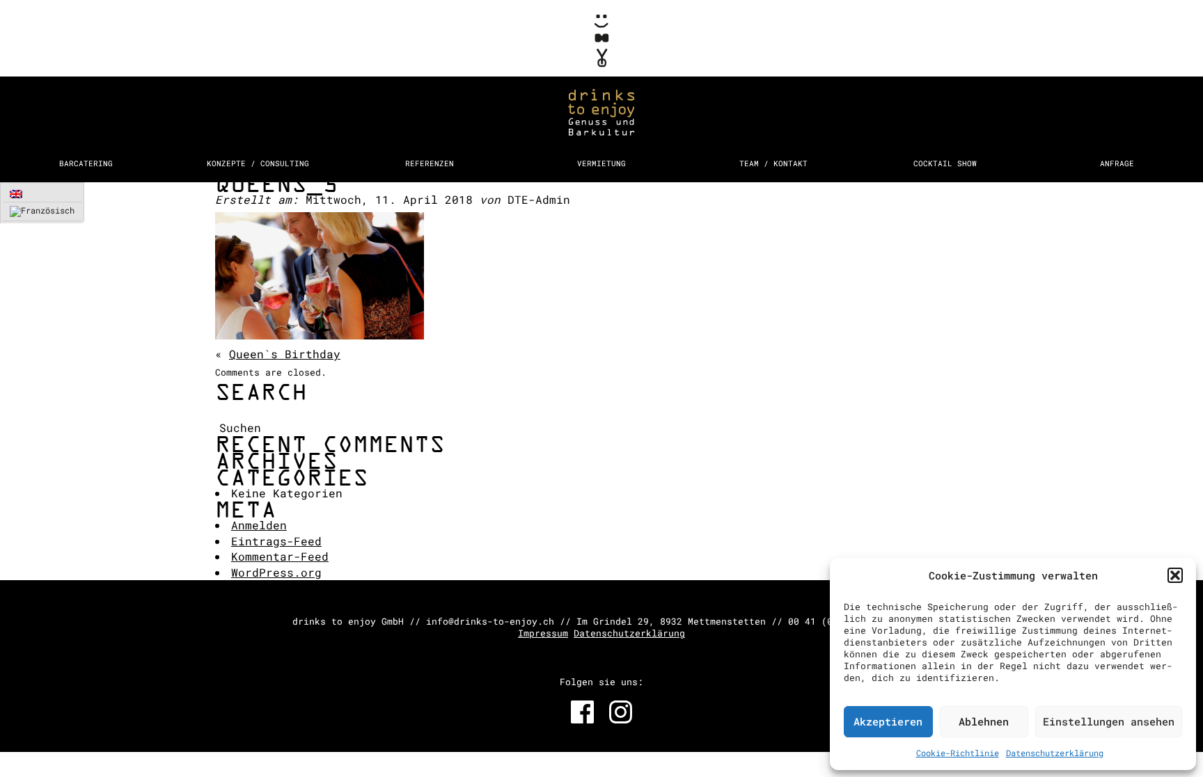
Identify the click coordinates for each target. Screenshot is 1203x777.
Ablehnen (984, 721)
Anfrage (1117, 163)
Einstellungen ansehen (1108, 721)
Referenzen (429, 163)
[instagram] (621, 712)
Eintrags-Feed (276, 541)
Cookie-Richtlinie (957, 752)
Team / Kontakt (773, 163)
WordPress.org (276, 572)
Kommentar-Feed (280, 556)
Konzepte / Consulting (258, 163)
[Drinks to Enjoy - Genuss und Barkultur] (601, 75)
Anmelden (259, 525)
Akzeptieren (888, 721)
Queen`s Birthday (284, 353)
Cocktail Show (945, 163)
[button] (1175, 575)
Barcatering (86, 163)
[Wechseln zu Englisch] (42, 193)
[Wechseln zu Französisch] (42, 211)
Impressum (543, 633)
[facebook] (582, 712)
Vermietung (601, 163)
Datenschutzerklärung (1054, 752)
